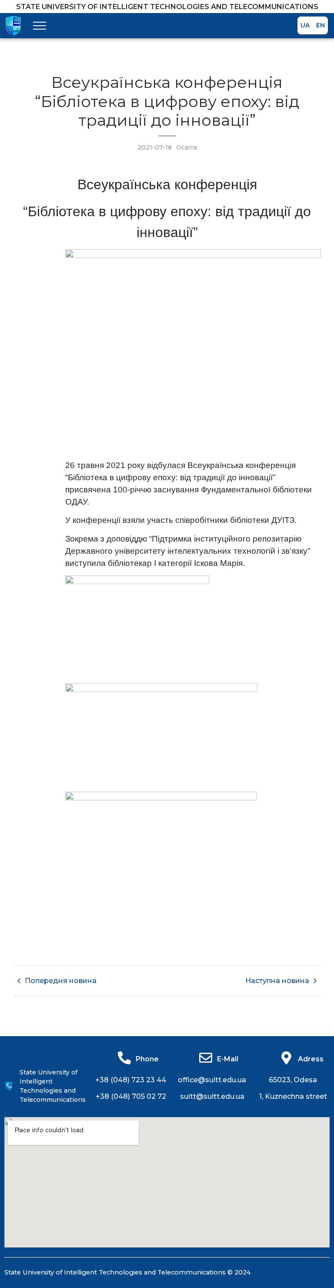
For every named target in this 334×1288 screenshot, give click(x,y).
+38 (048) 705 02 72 (131, 1096)
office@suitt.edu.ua (212, 1080)
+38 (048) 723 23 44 (130, 1080)
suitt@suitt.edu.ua (212, 1096)
